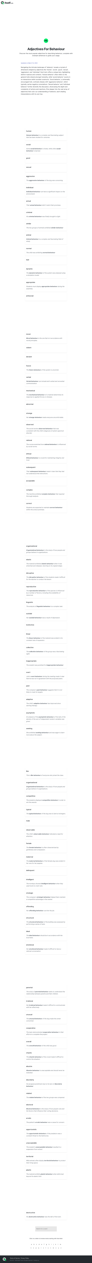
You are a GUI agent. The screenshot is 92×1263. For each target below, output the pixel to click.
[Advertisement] (46, 19)
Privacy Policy (25, 1258)
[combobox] (46, 1228)
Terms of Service (15, 1258)
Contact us (36, 1260)
